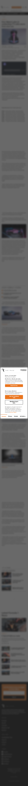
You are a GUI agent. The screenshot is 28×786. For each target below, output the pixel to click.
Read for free (14, 385)
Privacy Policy (13, 412)
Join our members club (14, 397)
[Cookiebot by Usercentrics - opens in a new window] (20, 370)
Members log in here (14, 402)
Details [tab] (16, 416)
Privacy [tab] (10, 416)
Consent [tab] (4, 416)
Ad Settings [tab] (23, 416)
